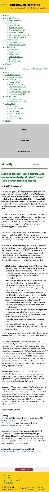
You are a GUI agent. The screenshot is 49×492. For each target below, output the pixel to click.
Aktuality (8, 64)
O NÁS (8, 475)
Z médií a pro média (11, 40)
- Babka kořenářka (15, 118)
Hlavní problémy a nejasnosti (19, 35)
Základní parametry (16, 32)
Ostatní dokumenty (16, 57)
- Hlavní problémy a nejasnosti (19, 92)
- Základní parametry (16, 89)
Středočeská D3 (10, 23)
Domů (7, 15)
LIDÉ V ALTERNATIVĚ (13, 480)
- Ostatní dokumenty (16, 113)
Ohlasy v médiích (15, 42)
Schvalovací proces (16, 28)
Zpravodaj (12, 59)
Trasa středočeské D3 (17, 30)
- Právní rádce (14, 106)
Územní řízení (14, 25)
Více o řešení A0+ (15, 20)
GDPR (8, 478)
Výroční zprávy (14, 54)
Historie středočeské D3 (17, 37)
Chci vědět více (10, 47)
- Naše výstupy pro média (18, 101)
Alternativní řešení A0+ (12, 18)
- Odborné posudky (16, 108)
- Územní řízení (14, 82)
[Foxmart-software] (32, 489)
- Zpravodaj (13, 116)
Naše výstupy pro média (17, 45)
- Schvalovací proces (16, 84)
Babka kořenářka (15, 61)
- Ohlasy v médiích (15, 99)
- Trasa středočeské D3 (17, 87)
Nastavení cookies (24, 470)
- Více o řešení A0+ (15, 77)
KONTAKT (9, 483)
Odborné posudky (15, 52)
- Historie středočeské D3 (18, 94)
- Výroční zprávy (14, 111)
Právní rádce (13, 49)
